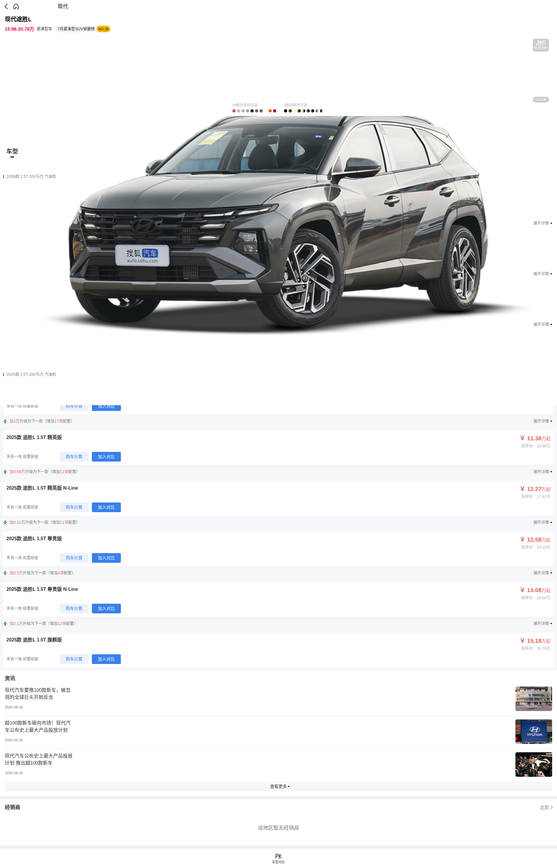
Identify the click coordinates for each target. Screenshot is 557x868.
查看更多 (278, 786)
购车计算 (74, 406)
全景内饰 (540, 48)
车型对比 (278, 862)
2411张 (540, 99)
